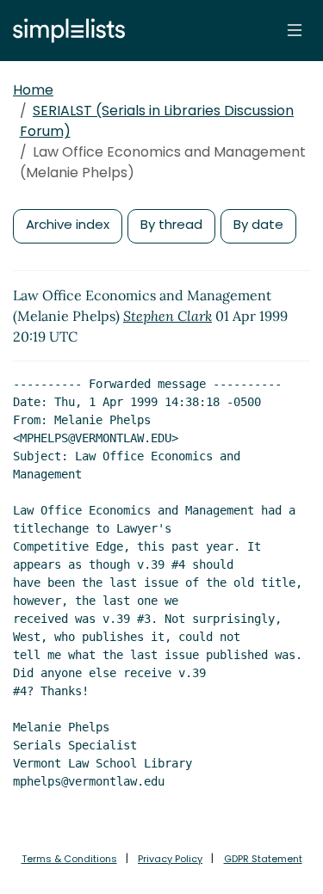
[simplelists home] (64, 30)
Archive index (67, 224)
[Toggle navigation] (294, 30)
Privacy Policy (170, 859)
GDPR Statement (263, 859)
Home (33, 90)
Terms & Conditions (69, 859)
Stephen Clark (167, 315)
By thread (171, 224)
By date (258, 224)
